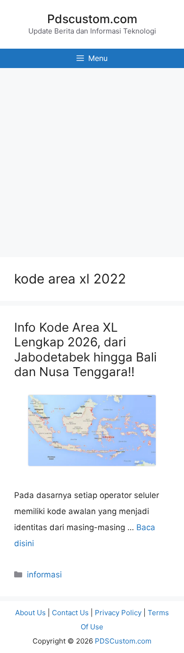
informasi (44, 574)
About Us (30, 612)
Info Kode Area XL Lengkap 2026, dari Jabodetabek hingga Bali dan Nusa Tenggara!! (85, 349)
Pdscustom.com (92, 19)
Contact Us (70, 612)
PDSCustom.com (123, 640)
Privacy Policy (118, 612)
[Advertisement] (92, 160)
